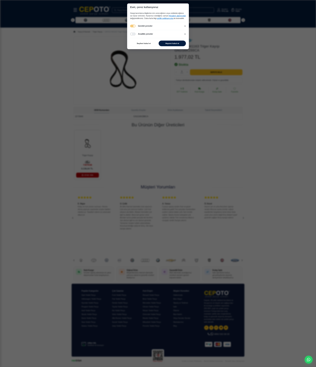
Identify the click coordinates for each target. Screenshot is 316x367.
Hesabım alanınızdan (177, 16)
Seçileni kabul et (144, 43)
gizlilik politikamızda (165, 18)
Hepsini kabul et (172, 43)
